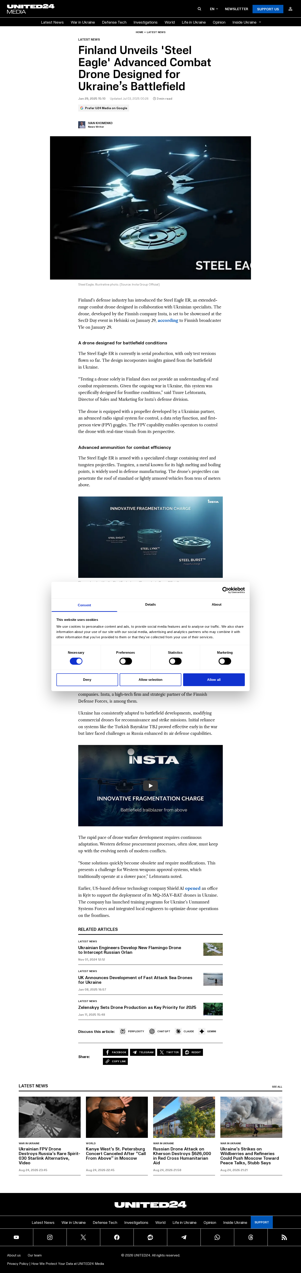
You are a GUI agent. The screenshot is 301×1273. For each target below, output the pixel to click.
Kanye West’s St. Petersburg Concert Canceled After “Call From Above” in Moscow (116, 1153)
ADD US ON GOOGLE (226, 1256)
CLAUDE (189, 1031)
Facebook (119, 1052)
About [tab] (216, 604)
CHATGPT (163, 1031)
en (212, 8)
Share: (84, 1056)
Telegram (146, 1052)
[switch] (125, 661)
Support (262, 1222)
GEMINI (211, 1031)
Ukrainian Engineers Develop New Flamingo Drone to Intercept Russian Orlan (129, 949)
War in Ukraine (83, 22)
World (170, 22)
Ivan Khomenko (100, 123)
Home (139, 32)
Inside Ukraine (244, 22)
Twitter (172, 1052)
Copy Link (119, 1061)
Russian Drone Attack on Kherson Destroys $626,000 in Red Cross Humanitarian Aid (182, 1156)
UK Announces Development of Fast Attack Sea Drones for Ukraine (135, 979)
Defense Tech (114, 22)
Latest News (52, 22)
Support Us (268, 8)
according (168, 320)
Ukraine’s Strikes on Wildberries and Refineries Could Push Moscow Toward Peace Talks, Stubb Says (249, 1156)
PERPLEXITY (136, 1031)
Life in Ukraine (194, 22)
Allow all (214, 679)
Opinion (219, 22)
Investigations (146, 22)
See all (277, 1086)
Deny (87, 679)
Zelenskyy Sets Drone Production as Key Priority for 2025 (137, 1007)
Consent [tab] (84, 605)
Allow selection (151, 679)
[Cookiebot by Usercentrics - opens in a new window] (225, 590)
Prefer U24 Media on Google (106, 108)
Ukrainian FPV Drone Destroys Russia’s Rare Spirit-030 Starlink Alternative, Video (49, 1156)
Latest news (156, 32)
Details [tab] (150, 604)
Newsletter (236, 8)
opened (193, 888)
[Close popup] (295, 1245)
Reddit (196, 1052)
